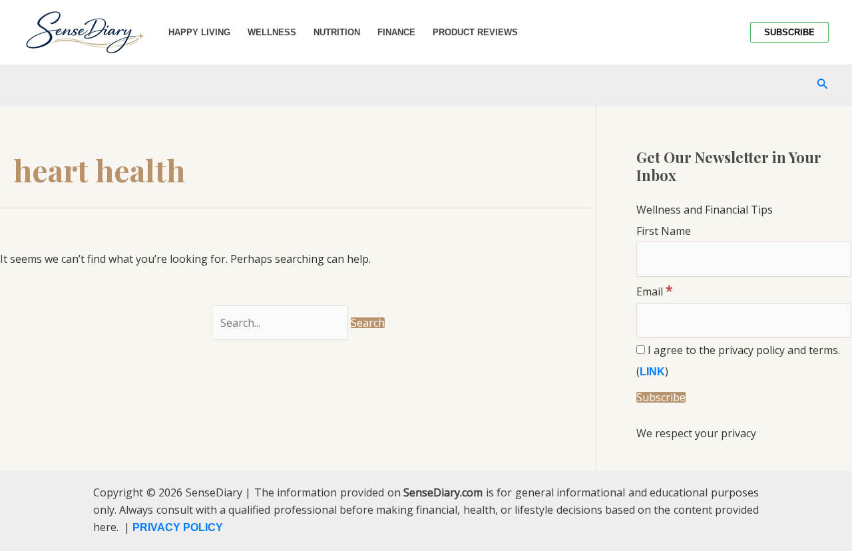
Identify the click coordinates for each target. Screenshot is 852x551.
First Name (663, 231)
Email (654, 291)
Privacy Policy (177, 527)
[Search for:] (281, 322)
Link (652, 371)
